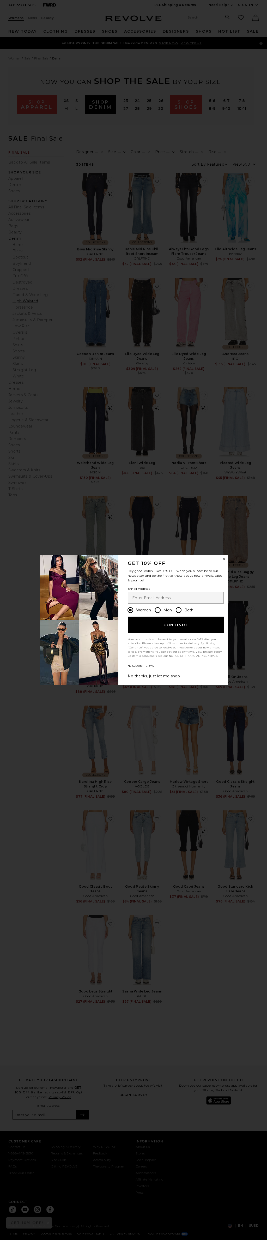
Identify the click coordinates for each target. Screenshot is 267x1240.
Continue (176, 625)
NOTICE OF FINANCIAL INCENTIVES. (193, 656)
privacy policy (212, 651)
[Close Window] (224, 559)
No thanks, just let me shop (154, 676)
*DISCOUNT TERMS (141, 665)
